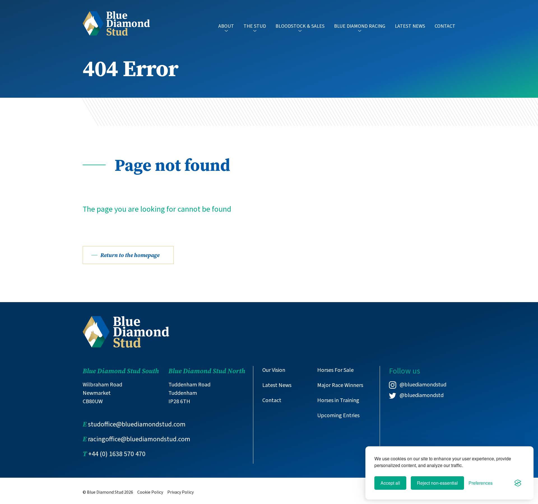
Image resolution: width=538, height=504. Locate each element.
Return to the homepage (129, 255)
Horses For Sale (335, 370)
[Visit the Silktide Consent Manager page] (518, 483)
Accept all (390, 483)
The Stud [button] (255, 26)
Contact (445, 26)
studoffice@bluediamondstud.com (136, 424)
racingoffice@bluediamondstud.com (139, 439)
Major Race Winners (340, 385)
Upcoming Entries (338, 415)
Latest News (410, 26)
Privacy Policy (180, 492)
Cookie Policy (150, 492)
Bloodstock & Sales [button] (299, 26)
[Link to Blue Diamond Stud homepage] (116, 23)
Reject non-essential (437, 483)
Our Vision (273, 370)
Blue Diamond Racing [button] (359, 26)
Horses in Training (338, 400)
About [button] (226, 26)
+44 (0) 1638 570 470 (116, 454)
